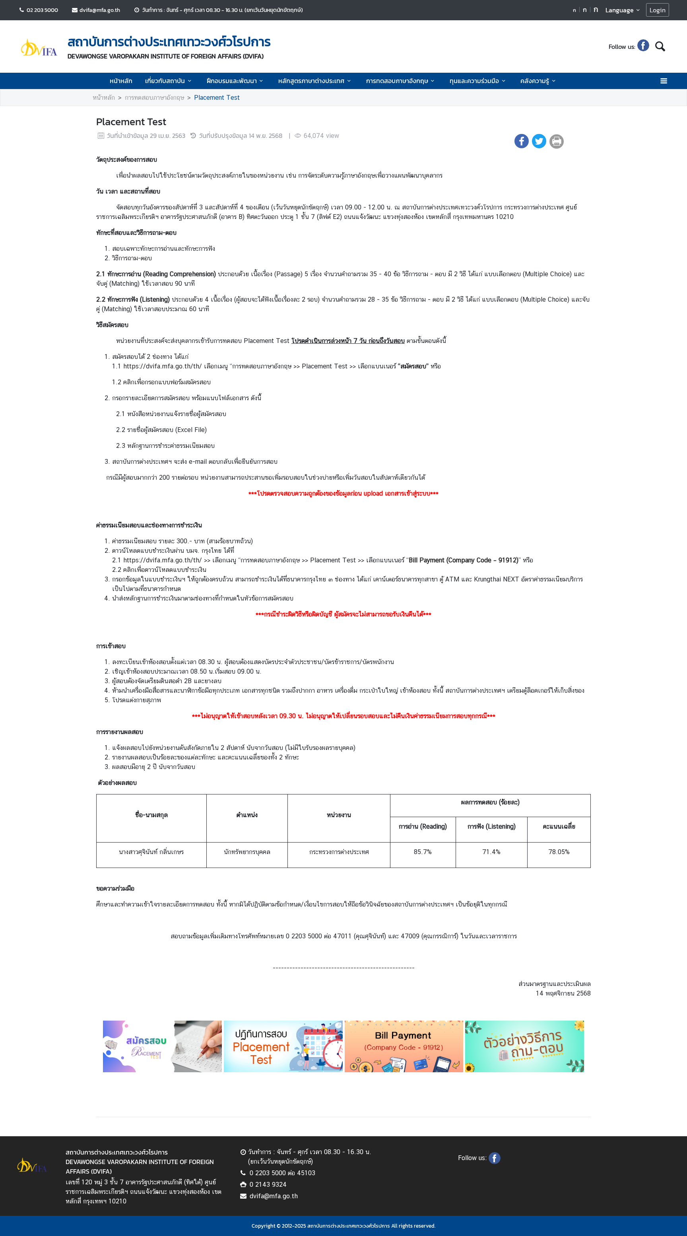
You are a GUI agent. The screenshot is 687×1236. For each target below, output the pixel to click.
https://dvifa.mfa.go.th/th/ (162, 560)
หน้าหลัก (121, 80)
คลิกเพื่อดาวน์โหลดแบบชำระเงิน (164, 569)
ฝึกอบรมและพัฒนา (232, 80)
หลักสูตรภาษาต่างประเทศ (311, 80)
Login (658, 10)
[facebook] (643, 46)
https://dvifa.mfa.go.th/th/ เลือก (170, 366)
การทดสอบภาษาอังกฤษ (397, 80)
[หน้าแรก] (39, 47)
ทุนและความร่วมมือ (474, 80)
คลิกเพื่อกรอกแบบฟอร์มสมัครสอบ (167, 382)
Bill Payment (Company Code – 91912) (463, 560)
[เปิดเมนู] (663, 81)
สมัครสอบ (413, 366)
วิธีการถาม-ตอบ (132, 258)
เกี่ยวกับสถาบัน (165, 80)
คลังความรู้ (534, 80)
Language (619, 10)
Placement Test (217, 97)
